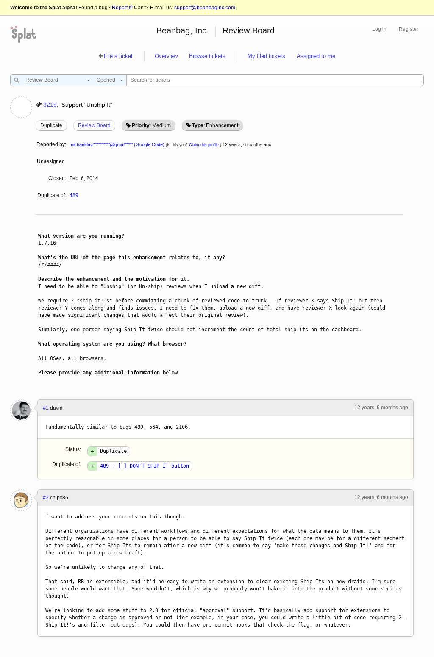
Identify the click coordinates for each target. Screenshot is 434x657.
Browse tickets (207, 56)
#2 (46, 498)
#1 (46, 408)
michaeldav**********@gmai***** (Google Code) (117, 144)
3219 (50, 104)
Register (408, 29)
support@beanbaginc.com (204, 8)
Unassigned (51, 161)
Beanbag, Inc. (182, 30)
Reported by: (51, 144)
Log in (379, 29)
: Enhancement (215, 125)
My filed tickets (266, 56)
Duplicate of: (51, 195)
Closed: (57, 178)
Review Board (249, 30)
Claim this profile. (204, 145)
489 (74, 195)
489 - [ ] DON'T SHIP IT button (144, 466)
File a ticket (118, 56)
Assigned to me (316, 56)
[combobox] (56, 80)
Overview (166, 56)
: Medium (151, 125)
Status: (73, 449)
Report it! (122, 8)
